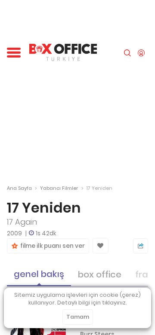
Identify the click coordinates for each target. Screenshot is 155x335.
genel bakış (39, 274)
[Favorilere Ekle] (100, 245)
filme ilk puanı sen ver (51, 246)
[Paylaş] (140, 245)
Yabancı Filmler (59, 188)
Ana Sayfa (19, 188)
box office (99, 274)
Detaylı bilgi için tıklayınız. (92, 302)
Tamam (77, 316)
